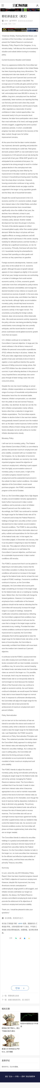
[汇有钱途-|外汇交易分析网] (20, 5)
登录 (16, 1067)
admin (6, 21)
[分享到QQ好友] (24, 938)
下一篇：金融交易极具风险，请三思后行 (16, 1000)
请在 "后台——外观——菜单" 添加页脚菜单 (20, 1076)
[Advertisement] (20, 962)
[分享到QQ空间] (29, 938)
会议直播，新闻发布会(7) (14, 918)
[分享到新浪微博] (20, 938)
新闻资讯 (14, 21)
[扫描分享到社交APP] (16, 938)
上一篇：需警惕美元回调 (10, 995)
